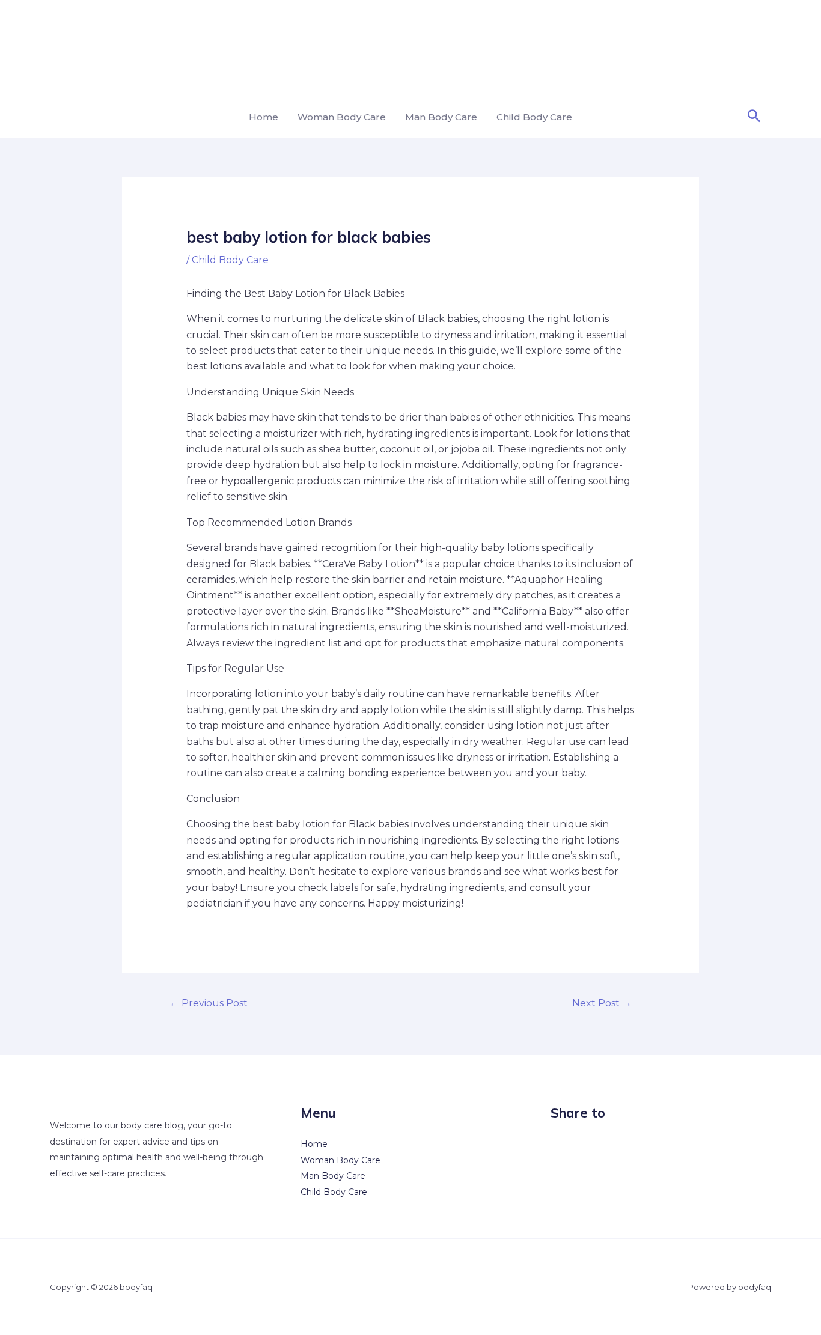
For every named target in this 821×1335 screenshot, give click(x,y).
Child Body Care (534, 117)
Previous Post (208, 1003)
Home (263, 117)
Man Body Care (441, 117)
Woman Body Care (342, 117)
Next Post (602, 1003)
